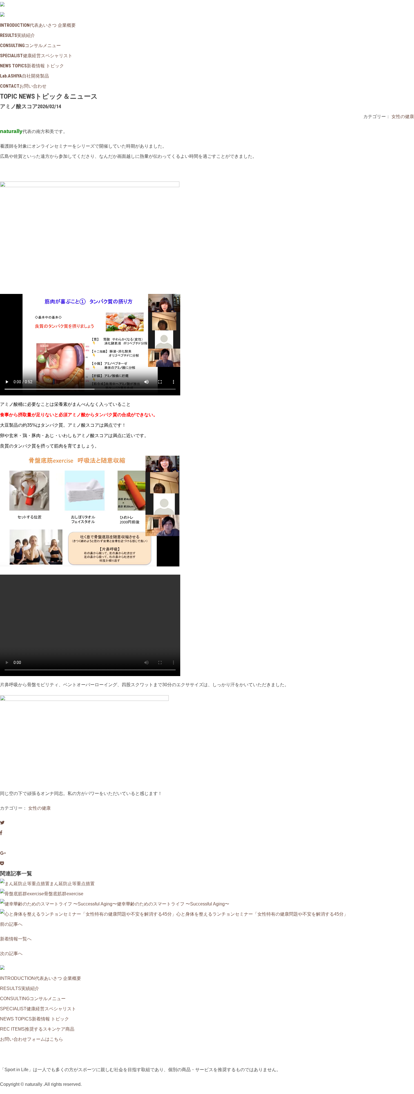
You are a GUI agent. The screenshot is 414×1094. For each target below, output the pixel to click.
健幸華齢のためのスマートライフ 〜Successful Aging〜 (173, 904)
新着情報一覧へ (16, 938)
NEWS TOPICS (32, 65)
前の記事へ (11, 924)
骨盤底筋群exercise (63, 893)
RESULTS (17, 35)
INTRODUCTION (38, 25)
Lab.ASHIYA (24, 76)
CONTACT (23, 86)
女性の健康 (402, 116)
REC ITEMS (37, 1029)
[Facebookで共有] (1, 833)
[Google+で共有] (3, 853)
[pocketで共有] (2, 863)
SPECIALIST (36, 55)
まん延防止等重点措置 (72, 883)
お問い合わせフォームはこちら (31, 1039)
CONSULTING (30, 45)
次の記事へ (11, 953)
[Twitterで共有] (2, 822)
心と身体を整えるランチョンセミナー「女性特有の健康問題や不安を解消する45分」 (262, 914)
